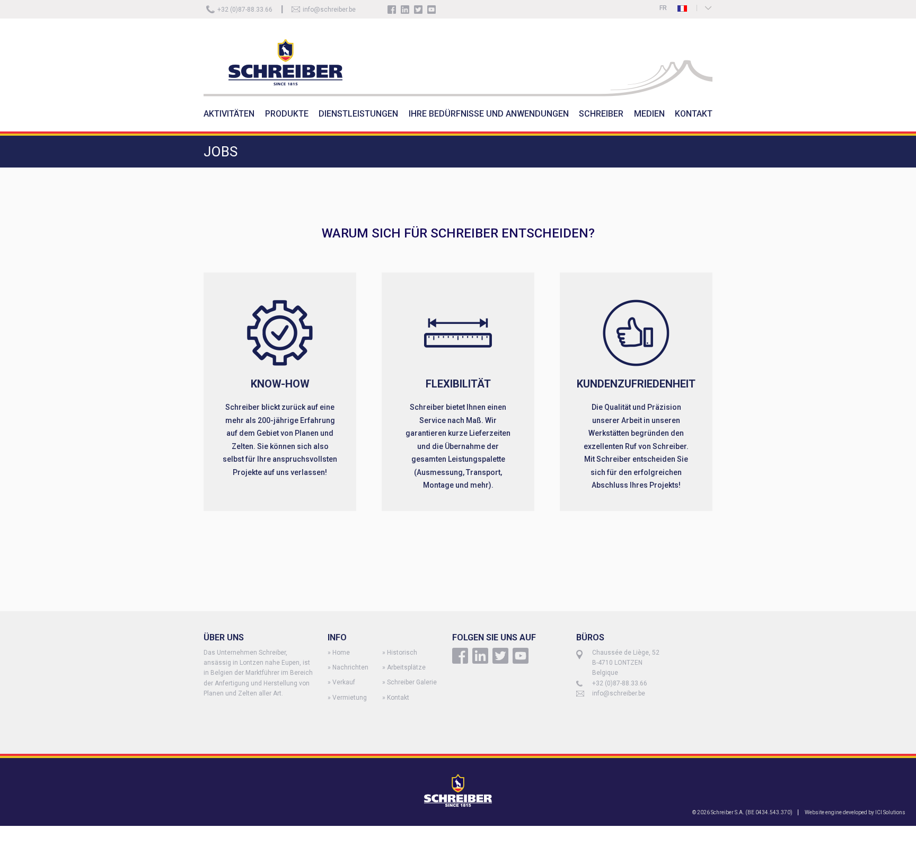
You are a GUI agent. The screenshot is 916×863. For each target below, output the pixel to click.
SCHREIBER (601, 114)
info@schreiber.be (329, 9)
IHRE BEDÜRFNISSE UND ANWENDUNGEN (489, 114)
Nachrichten (350, 667)
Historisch (402, 652)
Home (341, 652)
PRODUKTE (287, 114)
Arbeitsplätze (406, 667)
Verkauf (343, 682)
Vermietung (349, 697)
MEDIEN (649, 114)
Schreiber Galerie (412, 682)
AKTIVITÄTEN (229, 114)
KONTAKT (693, 114)
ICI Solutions (890, 812)
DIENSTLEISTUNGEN (358, 114)
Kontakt (398, 697)
